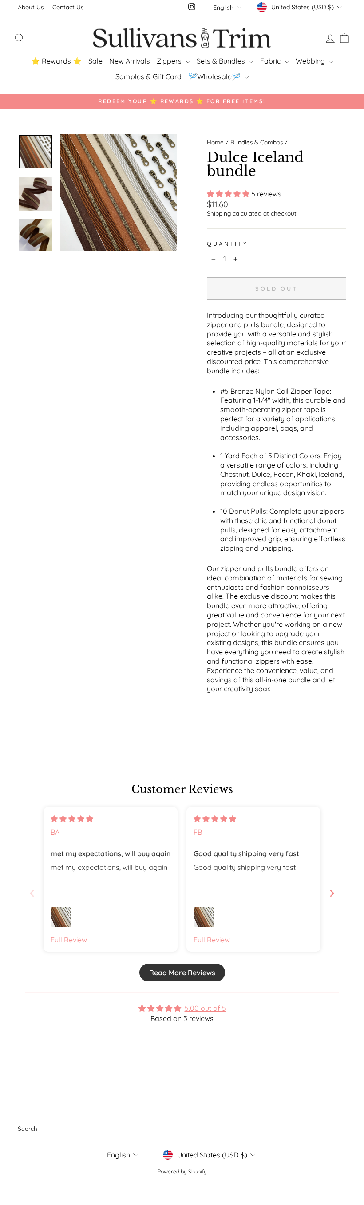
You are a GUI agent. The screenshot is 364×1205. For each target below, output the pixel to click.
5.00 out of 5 (205, 1008)
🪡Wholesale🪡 (215, 76)
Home (215, 142)
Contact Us (67, 7)
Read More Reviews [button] (182, 972)
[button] (229, 193)
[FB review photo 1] (204, 917)
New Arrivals (129, 60)
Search (27, 1128)
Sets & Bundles (222, 60)
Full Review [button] (69, 939)
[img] (72, 818)
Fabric (271, 60)
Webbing (311, 60)
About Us (31, 7)
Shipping (219, 213)
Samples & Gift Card (148, 76)
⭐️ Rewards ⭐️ (56, 60)
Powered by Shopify (182, 1171)
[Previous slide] (32, 893)
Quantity (227, 243)
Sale (95, 60)
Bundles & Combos (256, 142)
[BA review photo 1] (61, 917)
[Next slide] (332, 893)
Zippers (170, 60)
